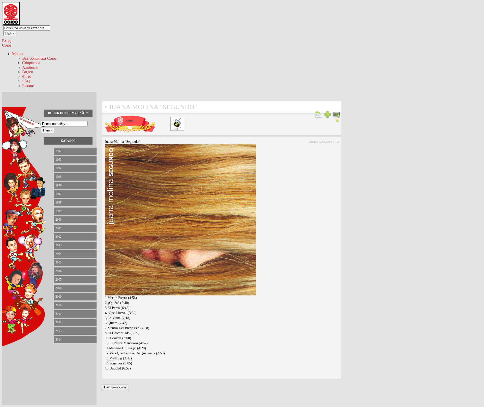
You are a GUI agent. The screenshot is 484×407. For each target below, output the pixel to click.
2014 (58, 339)
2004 (58, 254)
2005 (58, 262)
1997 (58, 194)
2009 (58, 296)
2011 (58, 314)
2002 (58, 237)
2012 (58, 322)
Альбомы (30, 67)
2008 (58, 288)
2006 (58, 271)
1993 (58, 159)
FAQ (26, 81)
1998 (58, 202)
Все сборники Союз (39, 58)
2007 (58, 279)
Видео (27, 72)
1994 (58, 168)
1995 (58, 177)
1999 (58, 211)
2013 (58, 331)
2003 (58, 245)
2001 (58, 228)
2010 (58, 305)
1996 (58, 185)
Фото (26, 76)
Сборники (31, 63)
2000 (58, 219)
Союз (6, 45)
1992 (58, 151)
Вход (6, 41)
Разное (28, 85)
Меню (17, 54)
